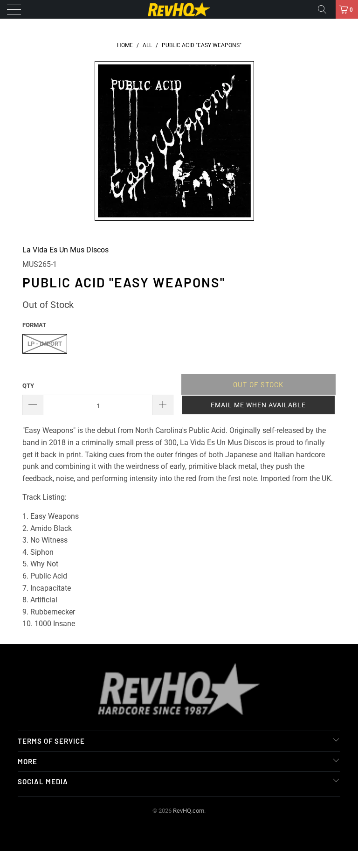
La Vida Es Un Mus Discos (65, 249)
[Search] (325, 9)
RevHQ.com (188, 810)
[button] (258, 405)
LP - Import (45, 343)
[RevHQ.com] (179, 9)
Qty (28, 385)
